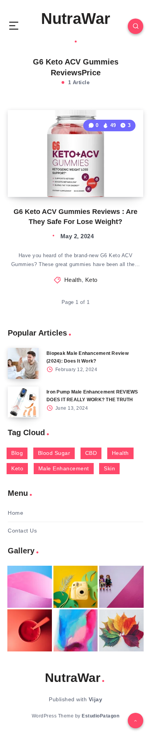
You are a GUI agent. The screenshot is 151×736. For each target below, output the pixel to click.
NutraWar (75, 18)
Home (15, 513)
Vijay (96, 699)
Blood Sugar (54, 453)
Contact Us (22, 530)
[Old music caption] (121, 587)
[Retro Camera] (75, 587)
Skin (109, 468)
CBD (91, 453)
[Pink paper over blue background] (29, 587)
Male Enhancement (63, 468)
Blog (17, 453)
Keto (91, 279)
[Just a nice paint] (75, 630)
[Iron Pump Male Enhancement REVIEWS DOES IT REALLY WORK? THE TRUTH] (23, 402)
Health (73, 279)
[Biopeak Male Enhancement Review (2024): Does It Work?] (23, 363)
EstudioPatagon (100, 716)
